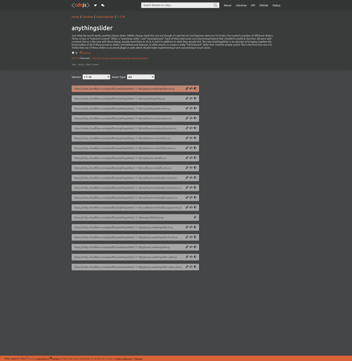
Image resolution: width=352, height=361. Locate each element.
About (227, 5)
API (253, 5)
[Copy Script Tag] (191, 88)
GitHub (263, 5)
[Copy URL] (187, 88)
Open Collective (124, 358)
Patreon (139, 358)
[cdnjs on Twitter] (95, 5)
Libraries (241, 5)
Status (276, 5)
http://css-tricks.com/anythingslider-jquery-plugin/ (120, 58)
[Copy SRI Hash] (195, 88)
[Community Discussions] (102, 5)
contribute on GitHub (47, 358)
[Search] (215, 5)
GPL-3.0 (76, 58)
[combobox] (96, 76)
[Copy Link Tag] (191, 98)
